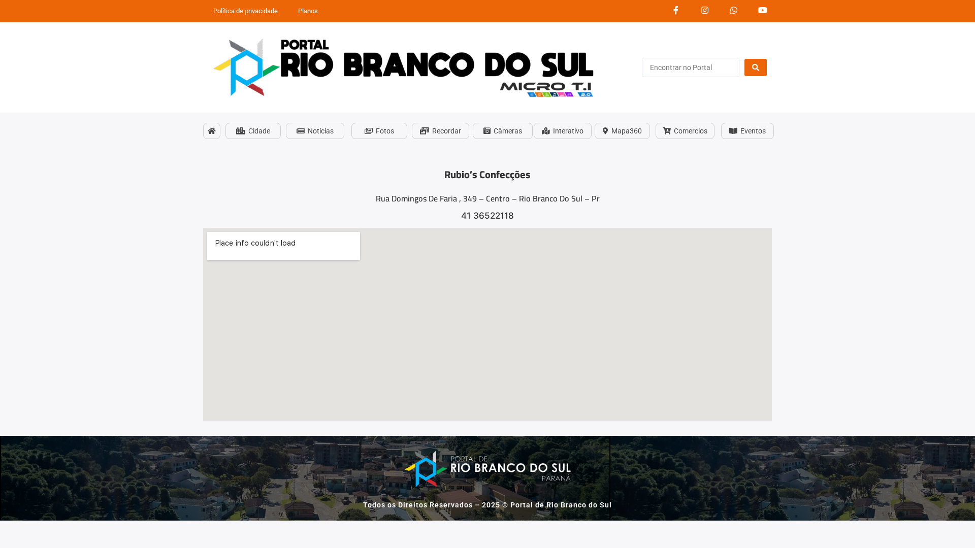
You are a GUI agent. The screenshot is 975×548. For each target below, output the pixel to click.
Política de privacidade (245, 11)
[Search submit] (755, 67)
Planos (308, 11)
